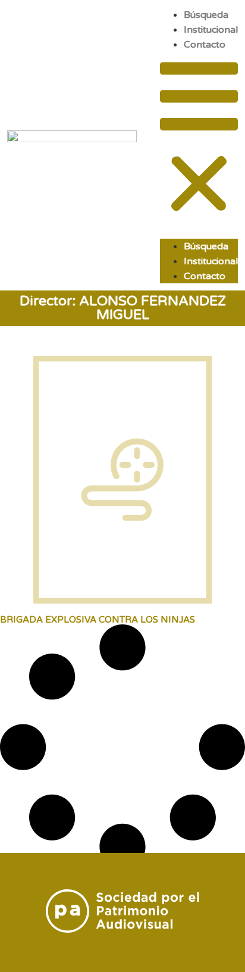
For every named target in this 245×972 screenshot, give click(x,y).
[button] (199, 139)
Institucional (211, 30)
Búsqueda (206, 15)
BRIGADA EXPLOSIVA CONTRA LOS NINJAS (97, 619)
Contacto (204, 45)
